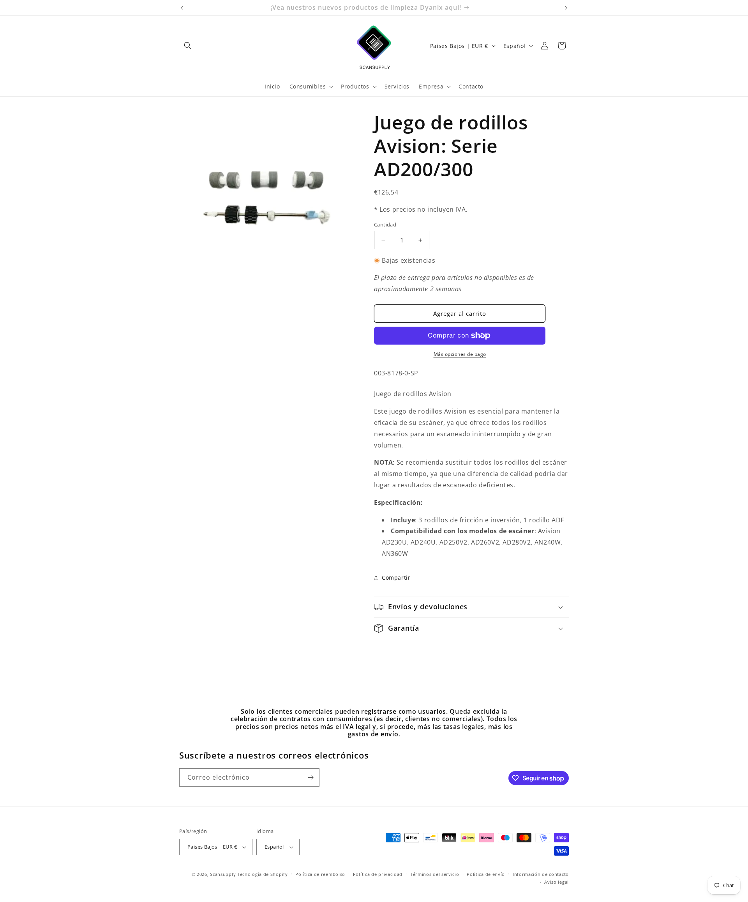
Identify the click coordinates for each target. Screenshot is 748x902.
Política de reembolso (320, 874)
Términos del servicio (434, 874)
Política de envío (486, 874)
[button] (187, 45)
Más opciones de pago (460, 354)
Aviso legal (556, 882)
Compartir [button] (396, 577)
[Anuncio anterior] (182, 7)
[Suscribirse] (310, 777)
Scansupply (223, 874)
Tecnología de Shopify (262, 874)
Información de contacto (541, 874)
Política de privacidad (377, 874)
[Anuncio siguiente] (566, 7)
